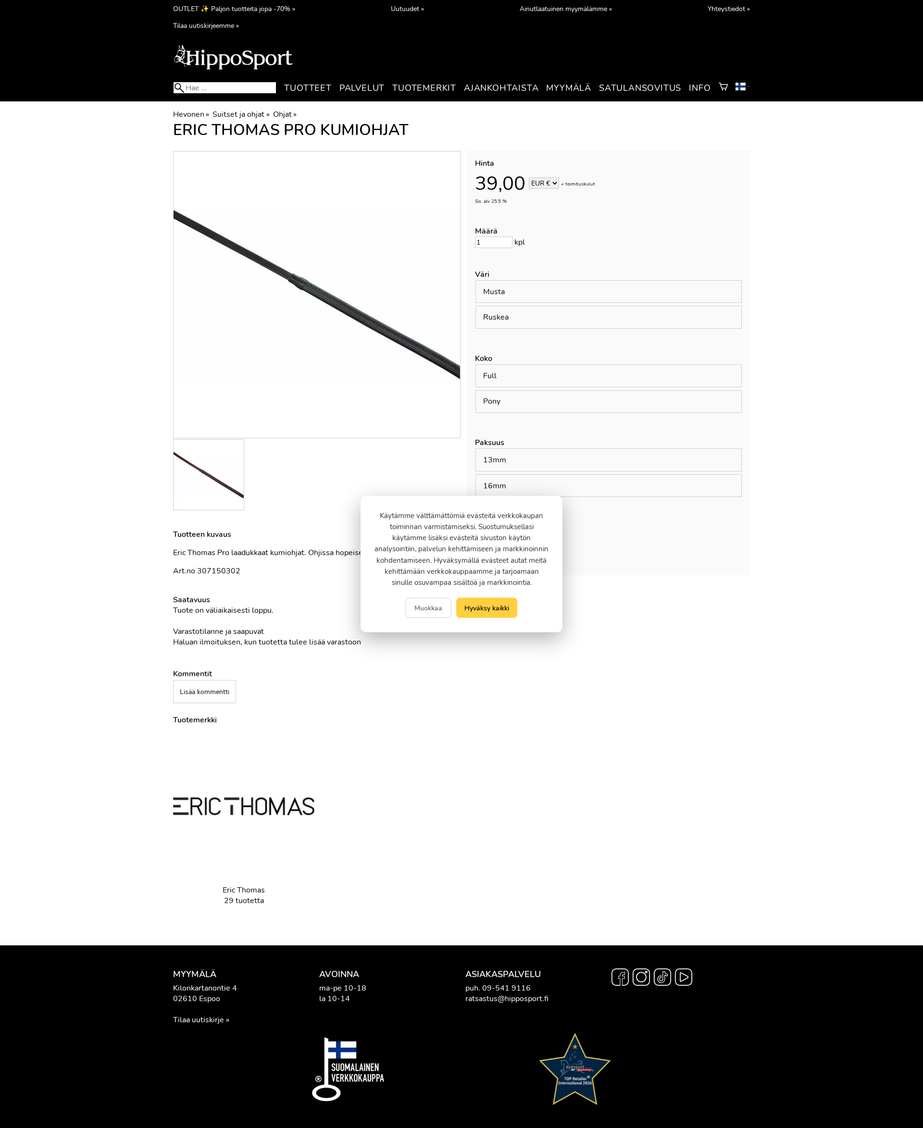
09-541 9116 (506, 988)
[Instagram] (641, 978)
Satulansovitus (640, 88)
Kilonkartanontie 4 (205, 988)
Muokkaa (428, 608)
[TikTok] (662, 978)
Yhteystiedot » (729, 8)
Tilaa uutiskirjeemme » (206, 25)
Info (700, 88)
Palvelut (362, 88)
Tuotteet (307, 88)
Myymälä (568, 88)
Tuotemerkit (424, 88)
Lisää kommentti (204, 691)
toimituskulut (580, 184)
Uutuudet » (407, 8)
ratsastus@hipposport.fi (507, 998)
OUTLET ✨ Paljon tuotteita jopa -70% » (234, 8)
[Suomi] (743, 88)
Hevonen (191, 114)
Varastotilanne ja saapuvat (218, 631)
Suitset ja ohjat (240, 114)
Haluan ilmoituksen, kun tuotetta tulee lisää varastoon (267, 642)
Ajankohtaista (501, 88)
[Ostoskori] (723, 88)
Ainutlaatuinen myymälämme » (566, 8)
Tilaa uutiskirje (198, 1020)
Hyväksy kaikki (486, 608)
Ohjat (285, 114)
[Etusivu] (233, 68)
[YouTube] (683, 978)
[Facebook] (620, 978)
